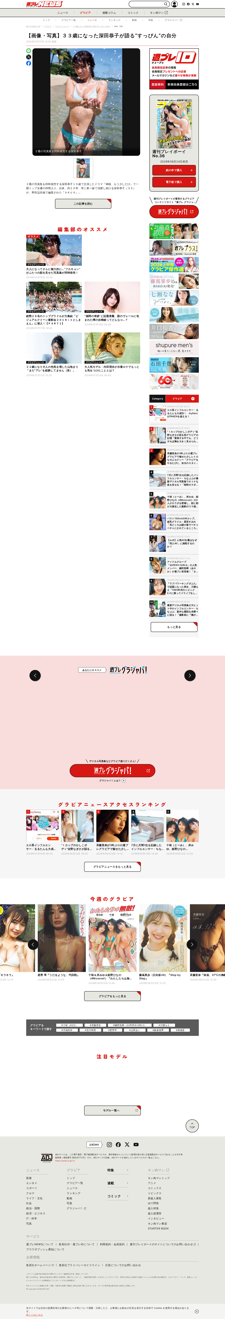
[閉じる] (197, 1311)
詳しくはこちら (34, 1314)
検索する (165, 4)
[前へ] (33, 944)
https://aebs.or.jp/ (65, 1160)
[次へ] (192, 944)
